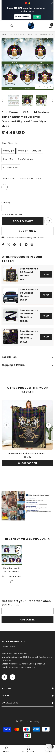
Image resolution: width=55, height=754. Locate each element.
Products (13, 34)
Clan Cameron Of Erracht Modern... (29, 314)
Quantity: (6, 202)
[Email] (32, 244)
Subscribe (27, 619)
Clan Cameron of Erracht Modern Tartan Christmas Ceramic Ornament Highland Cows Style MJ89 (12, 570)
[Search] (12, 26)
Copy (37, 16)
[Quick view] (18, 553)
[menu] (3, 26)
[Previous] (6, 425)
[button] (45, 86)
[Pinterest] (14, 244)
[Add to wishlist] (18, 548)
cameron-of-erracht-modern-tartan (11, 581)
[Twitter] (8, 244)
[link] (48, 221)
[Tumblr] (20, 244)
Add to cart (21, 221)
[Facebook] (3, 244)
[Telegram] (26, 244)
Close (52, 3)
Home (4, 34)
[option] (27, 64)
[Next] (48, 425)
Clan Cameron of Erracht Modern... (29, 272)
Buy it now (27, 231)
